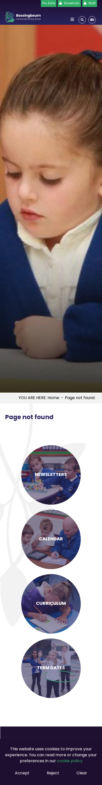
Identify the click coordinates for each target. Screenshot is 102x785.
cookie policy (69, 761)
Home (53, 398)
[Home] (23, 16)
